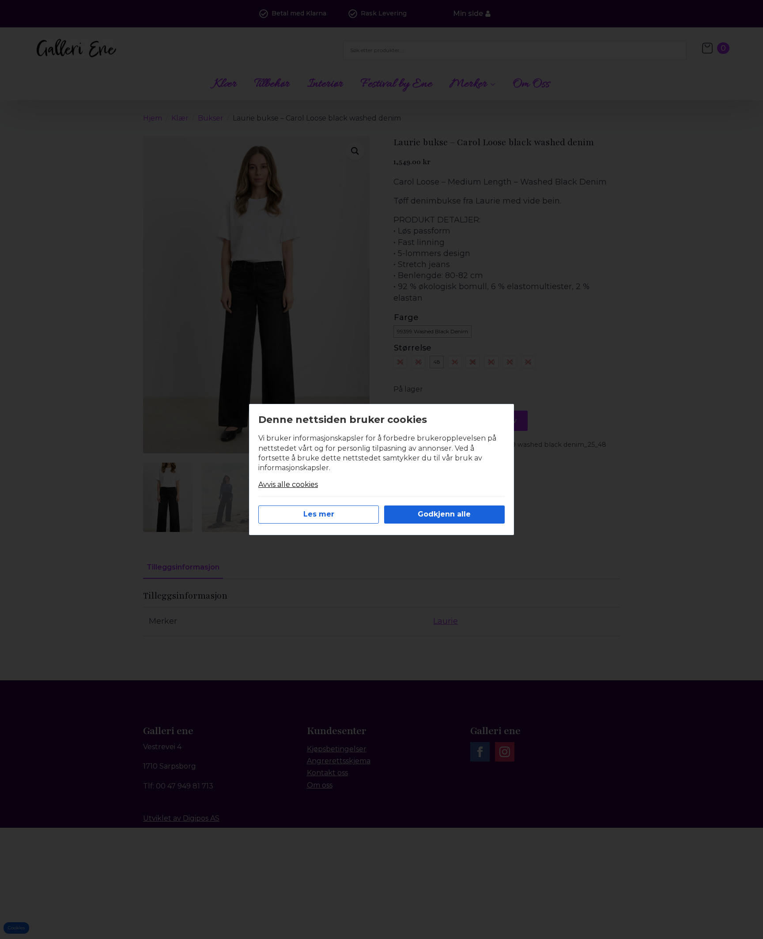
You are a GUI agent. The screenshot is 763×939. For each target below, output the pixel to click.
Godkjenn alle (444, 514)
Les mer (318, 514)
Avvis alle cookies (288, 484)
